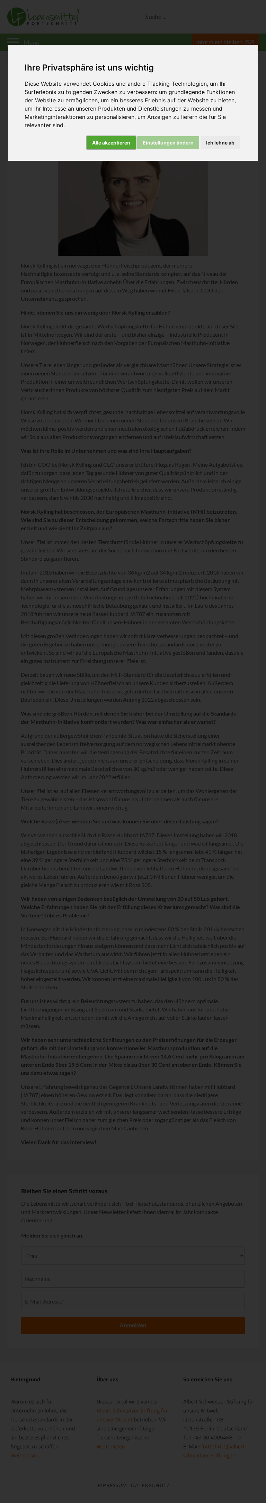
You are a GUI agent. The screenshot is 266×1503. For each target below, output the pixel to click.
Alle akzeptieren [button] (111, 143)
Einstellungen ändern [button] (168, 143)
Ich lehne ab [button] (220, 143)
